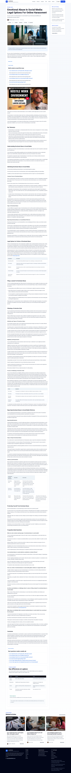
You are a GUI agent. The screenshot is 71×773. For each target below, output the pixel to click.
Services (38, 1)
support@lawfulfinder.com (11, 758)
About (52, 751)
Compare (42, 1)
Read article (22, 743)
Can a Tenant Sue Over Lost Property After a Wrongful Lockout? (20, 70)
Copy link (31, 22)
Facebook (20, 22)
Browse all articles (62, 714)
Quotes (63, 1)
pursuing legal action (22, 607)
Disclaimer (52, 758)
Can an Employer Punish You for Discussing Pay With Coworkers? (21, 78)
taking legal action (16, 255)
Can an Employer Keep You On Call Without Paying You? (19, 74)
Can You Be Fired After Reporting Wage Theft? (17, 82)
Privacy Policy (53, 755)
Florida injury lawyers (41, 754)
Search (58, 1)
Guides (49, 1)
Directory (33, 1)
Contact (52, 754)
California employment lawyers (43, 751)
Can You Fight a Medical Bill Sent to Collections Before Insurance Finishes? (22, 660)
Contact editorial (54, 33)
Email (26, 22)
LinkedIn (16, 22)
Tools (46, 1)
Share (10, 22)
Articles (53, 1)
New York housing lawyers (42, 755)
